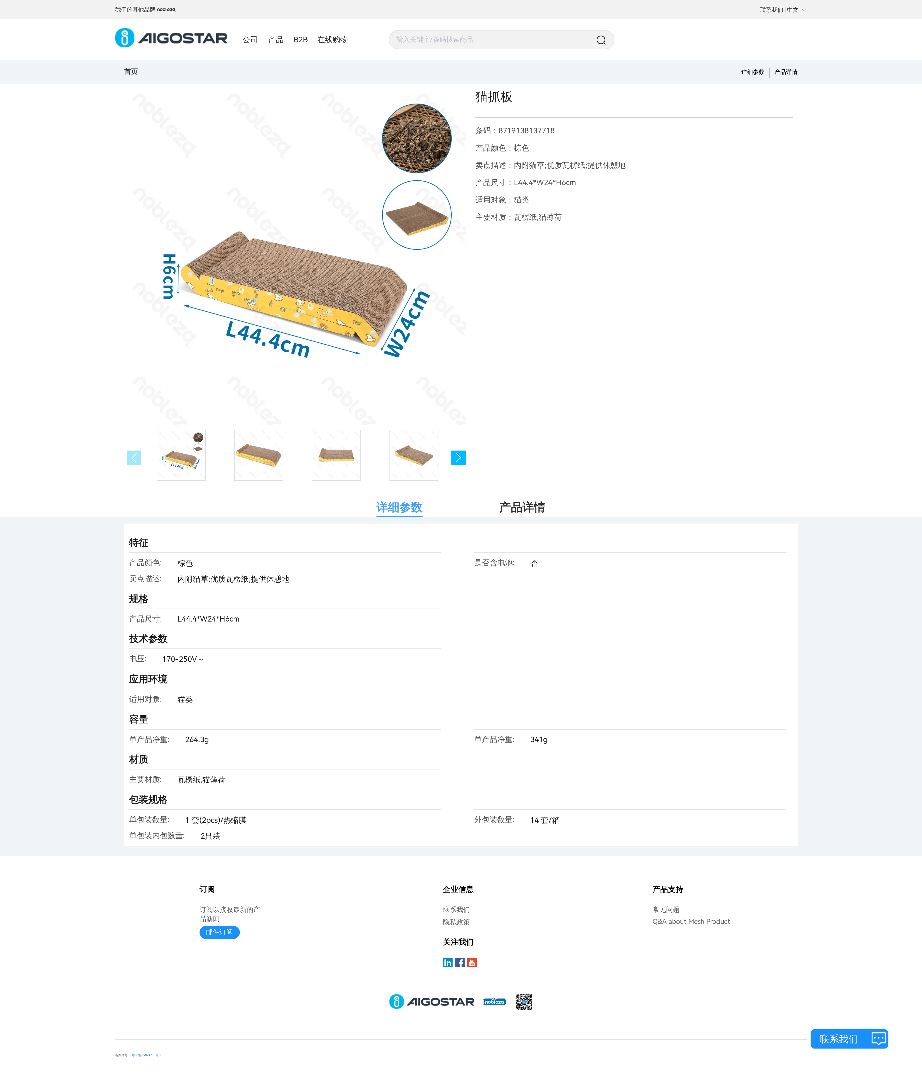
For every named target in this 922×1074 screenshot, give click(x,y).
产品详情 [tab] (522, 507)
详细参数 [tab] (399, 507)
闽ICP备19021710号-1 (146, 1055)
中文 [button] (793, 9)
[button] (458, 458)
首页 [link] (131, 71)
